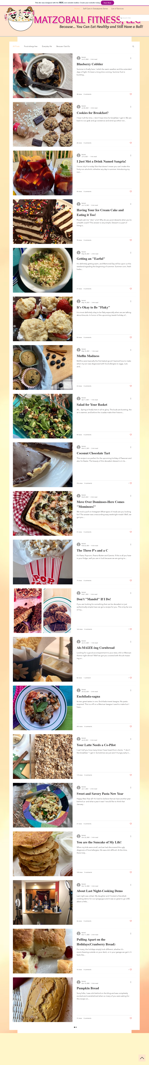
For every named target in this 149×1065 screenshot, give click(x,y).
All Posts (16, 46)
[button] (133, 46)
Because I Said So (63, 46)
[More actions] (131, 58)
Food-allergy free (30, 46)
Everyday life (47, 46)
